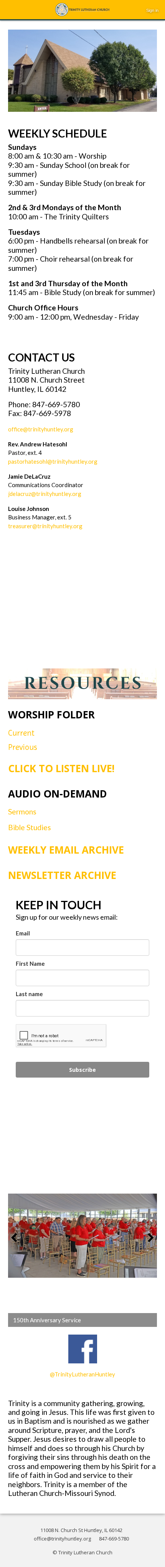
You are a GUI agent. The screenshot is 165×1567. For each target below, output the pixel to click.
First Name (30, 963)
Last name (29, 993)
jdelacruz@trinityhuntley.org (44, 493)
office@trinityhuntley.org (40, 429)
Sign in (152, 10)
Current (22, 733)
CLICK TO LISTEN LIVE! (61, 768)
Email (23, 933)
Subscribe (82, 1069)
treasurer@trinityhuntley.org (45, 525)
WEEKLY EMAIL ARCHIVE (66, 850)
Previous (23, 747)
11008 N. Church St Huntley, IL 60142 (81, 1530)
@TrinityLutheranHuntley (82, 1374)
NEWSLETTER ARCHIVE (62, 875)
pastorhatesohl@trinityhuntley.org (52, 461)
